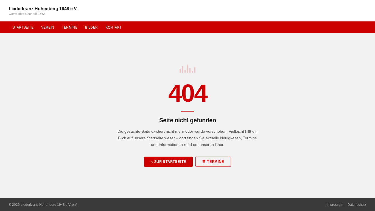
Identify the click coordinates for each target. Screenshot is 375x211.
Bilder (91, 27)
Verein (47, 27)
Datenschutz (357, 205)
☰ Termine (213, 162)
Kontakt (114, 27)
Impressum (335, 205)
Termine (69, 27)
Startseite (23, 27)
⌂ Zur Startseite (168, 162)
